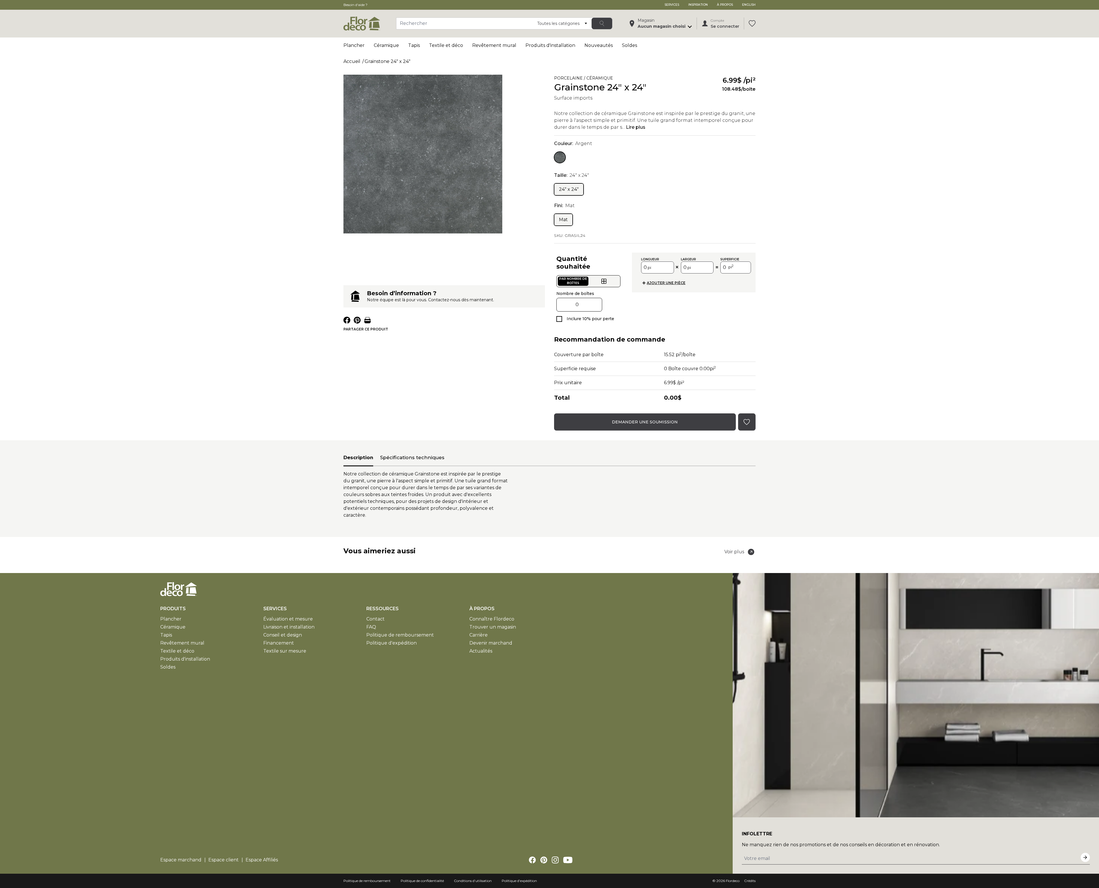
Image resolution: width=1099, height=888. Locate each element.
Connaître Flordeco (491, 619)
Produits (173, 608)
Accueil (351, 61)
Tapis (414, 45)
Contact (375, 619)
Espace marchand (180, 860)
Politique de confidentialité (422, 881)
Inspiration (698, 5)
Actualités (480, 651)
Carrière (478, 635)
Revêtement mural (494, 45)
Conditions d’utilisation (473, 881)
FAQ (371, 627)
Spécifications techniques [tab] (412, 457)
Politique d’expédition (519, 881)
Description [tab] (358, 457)
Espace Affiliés (262, 860)
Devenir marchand (490, 643)
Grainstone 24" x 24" (387, 61)
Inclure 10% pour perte (590, 318)
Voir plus (734, 551)
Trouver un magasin (492, 627)
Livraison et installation (289, 627)
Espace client (223, 860)
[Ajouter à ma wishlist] (654, 79)
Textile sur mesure (284, 651)
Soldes (629, 45)
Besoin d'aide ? (355, 5)
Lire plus (635, 127)
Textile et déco (446, 45)
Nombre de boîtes (575, 293)
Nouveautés (598, 45)
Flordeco (733, 881)
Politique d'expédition (391, 643)
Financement (278, 643)
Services (672, 5)
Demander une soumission (645, 422)
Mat (563, 219)
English (749, 5)
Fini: (564, 205)
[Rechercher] (602, 23)
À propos (725, 5)
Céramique (386, 45)
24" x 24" (569, 189)
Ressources (382, 608)
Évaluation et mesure (288, 619)
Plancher (354, 45)
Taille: (571, 175)
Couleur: (573, 143)
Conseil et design (282, 635)
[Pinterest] (543, 860)
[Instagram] (555, 860)
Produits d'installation (550, 45)
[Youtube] (567, 860)
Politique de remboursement (400, 635)
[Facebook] (532, 860)
